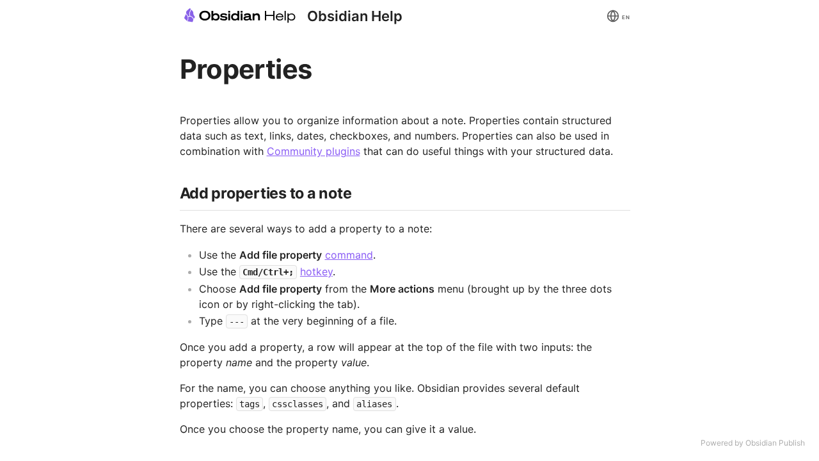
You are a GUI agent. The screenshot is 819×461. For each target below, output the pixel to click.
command (349, 254)
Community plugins (313, 151)
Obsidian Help (354, 16)
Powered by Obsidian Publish (753, 443)
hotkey (316, 271)
